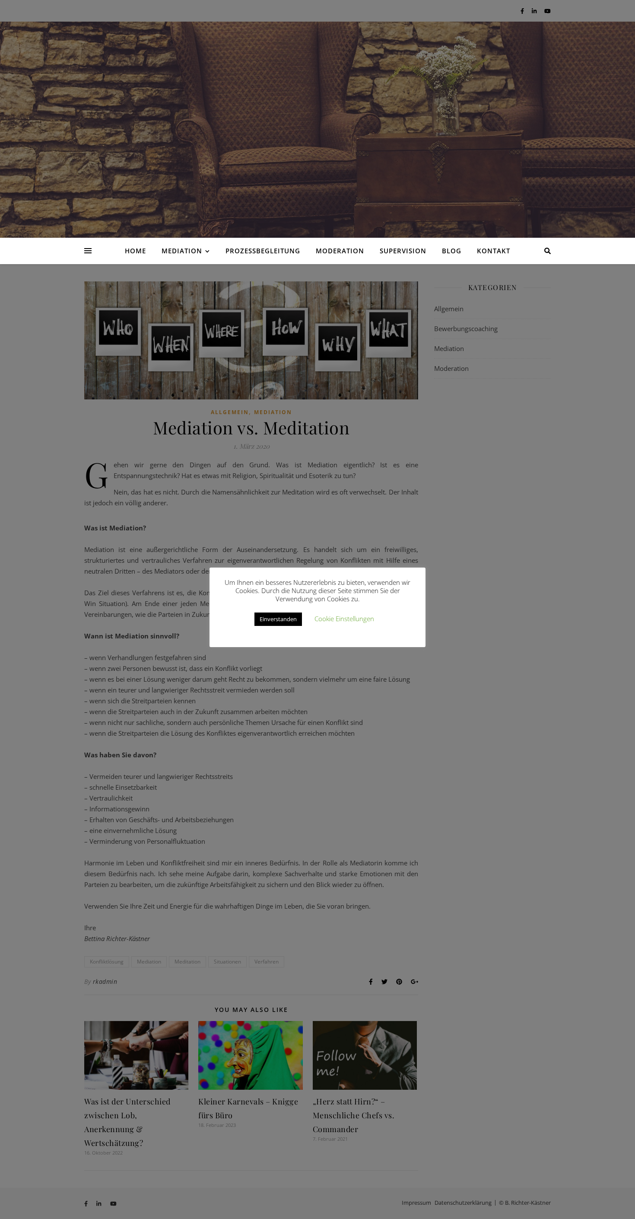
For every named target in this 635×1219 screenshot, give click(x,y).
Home (135, 250)
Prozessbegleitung (262, 250)
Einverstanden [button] (278, 619)
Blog (451, 250)
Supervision (403, 250)
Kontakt (493, 250)
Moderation (340, 250)
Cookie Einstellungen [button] (344, 618)
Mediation (182, 250)
